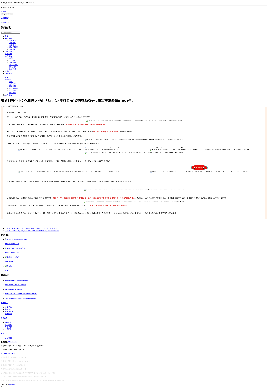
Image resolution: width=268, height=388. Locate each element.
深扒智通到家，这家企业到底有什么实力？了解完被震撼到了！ (21, 293)
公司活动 (12, 60)
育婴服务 (12, 45)
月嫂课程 (8, 327)
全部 (11, 58)
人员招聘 (4, 12)
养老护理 (12, 49)
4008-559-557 (12, 342)
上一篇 (32, 228)
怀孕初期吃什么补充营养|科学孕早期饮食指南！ (17, 280)
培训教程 (12, 69)
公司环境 (8, 73)
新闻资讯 (8, 56)
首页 (6, 36)
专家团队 (8, 71)
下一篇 (32, 231)
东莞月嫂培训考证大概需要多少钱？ (14, 289)
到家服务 (8, 38)
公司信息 (4, 318)
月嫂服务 (12, 43)
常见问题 (12, 67)
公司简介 (8, 51)
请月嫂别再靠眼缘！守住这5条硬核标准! (15, 284)
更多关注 (4, 333)
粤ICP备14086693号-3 (9, 353)
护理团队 (8, 322)
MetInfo (12, 384)
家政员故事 (13, 65)
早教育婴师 (13, 47)
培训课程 (8, 54)
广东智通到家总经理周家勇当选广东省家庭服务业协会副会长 (20, 298)
